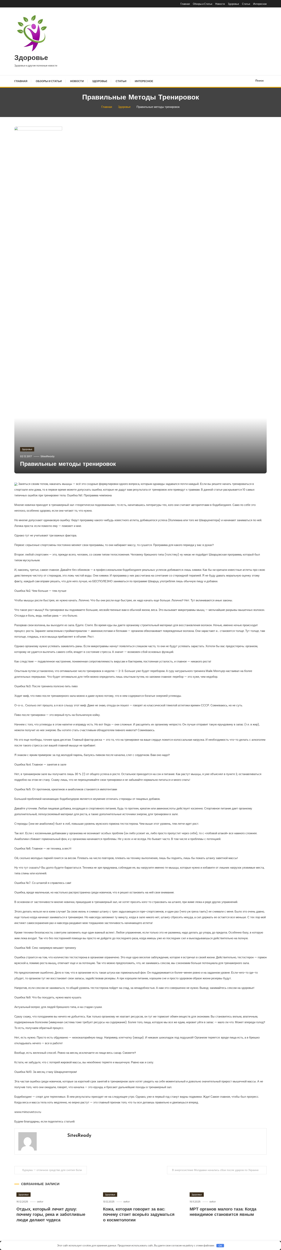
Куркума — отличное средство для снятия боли (52, 1170)
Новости (220, 4)
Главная (185, 4)
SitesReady (47, 456)
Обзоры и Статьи (202, 4)
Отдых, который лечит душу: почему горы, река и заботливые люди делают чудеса (50, 1215)
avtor (40, 1201)
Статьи (246, 4)
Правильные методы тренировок (68, 464)
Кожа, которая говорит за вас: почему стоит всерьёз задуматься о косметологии (139, 1215)
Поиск (259, 80)
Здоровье (233, 4)
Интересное (260, 4)
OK (220, 1245)
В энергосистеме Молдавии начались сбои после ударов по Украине (215, 1170)
